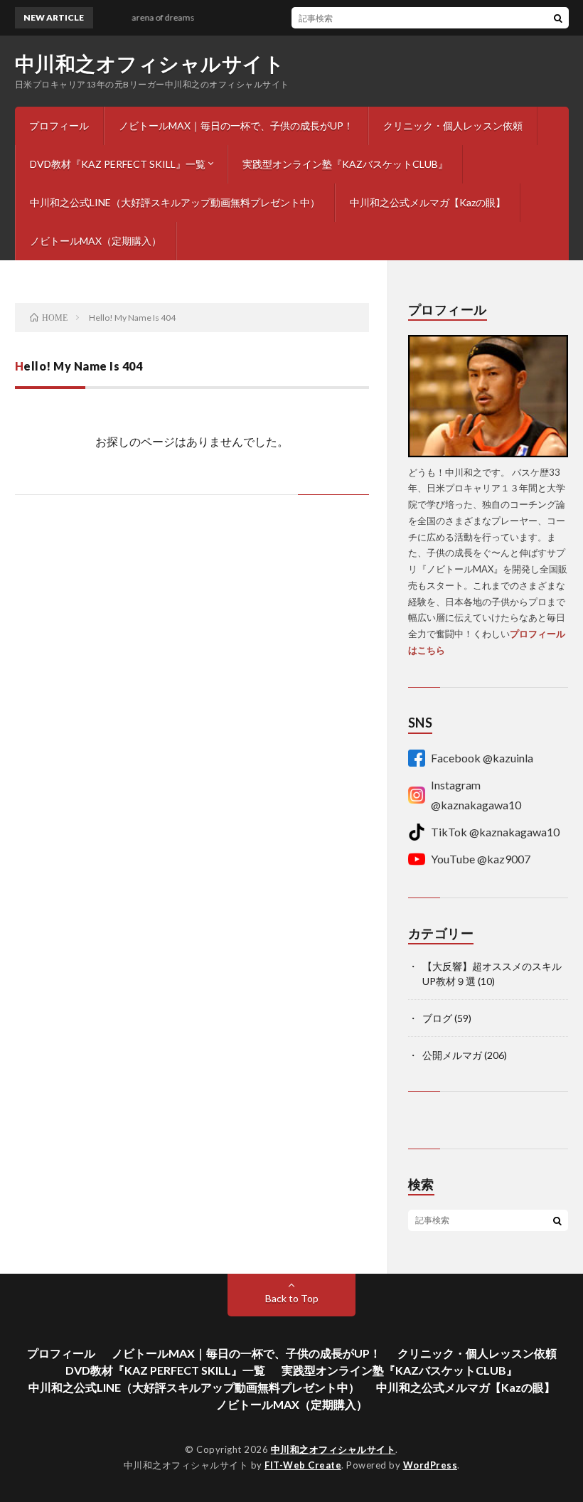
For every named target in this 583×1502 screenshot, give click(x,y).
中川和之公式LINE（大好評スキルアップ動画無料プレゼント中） (175, 202)
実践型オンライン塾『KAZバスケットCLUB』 (345, 164)
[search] (558, 17)
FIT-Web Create (302, 1465)
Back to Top (292, 1298)
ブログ (437, 1018)
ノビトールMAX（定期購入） (95, 241)
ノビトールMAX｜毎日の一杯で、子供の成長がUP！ (236, 125)
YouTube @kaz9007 (480, 858)
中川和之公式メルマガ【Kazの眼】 (428, 202)
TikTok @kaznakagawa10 (495, 831)
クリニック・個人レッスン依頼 (453, 125)
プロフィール (59, 125)
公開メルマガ (452, 1055)
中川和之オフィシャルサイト (150, 63)
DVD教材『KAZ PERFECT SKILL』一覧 (117, 164)
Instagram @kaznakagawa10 (476, 794)
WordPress (430, 1465)
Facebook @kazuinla (482, 758)
